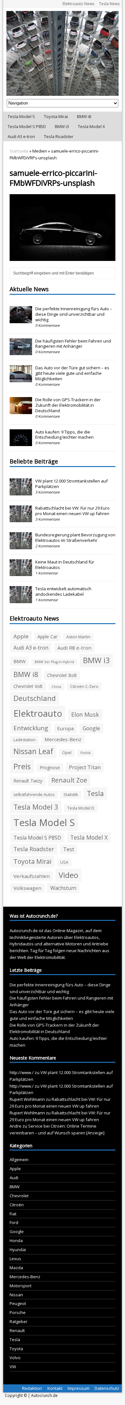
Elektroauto (37, 713)
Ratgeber (19, 1321)
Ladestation (24, 739)
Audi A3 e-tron (21, 136)
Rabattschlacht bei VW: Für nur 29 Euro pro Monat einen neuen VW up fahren (72, 510)
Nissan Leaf (33, 751)
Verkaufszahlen (31, 876)
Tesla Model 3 (35, 807)
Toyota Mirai (56, 116)
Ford (14, 1222)
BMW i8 (84, 116)
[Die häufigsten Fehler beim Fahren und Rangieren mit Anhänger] (21, 351)
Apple (21, 636)
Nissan (16, 1295)
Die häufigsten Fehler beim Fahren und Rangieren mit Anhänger (73, 343)
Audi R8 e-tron (74, 647)
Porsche (18, 1312)
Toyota (16, 1348)
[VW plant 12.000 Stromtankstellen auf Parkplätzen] (21, 492)
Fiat (13, 1214)
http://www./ (22, 1072)
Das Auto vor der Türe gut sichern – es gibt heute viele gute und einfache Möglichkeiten (72, 373)
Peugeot (18, 1303)
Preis (22, 766)
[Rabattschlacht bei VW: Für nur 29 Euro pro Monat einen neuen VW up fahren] (21, 519)
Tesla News (109, 3)
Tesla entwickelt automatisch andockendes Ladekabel (63, 591)
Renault (17, 1330)
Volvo (15, 1357)
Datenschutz (107, 1388)
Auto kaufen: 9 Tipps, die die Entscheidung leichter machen (64, 434)
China (56, 686)
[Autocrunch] (62, 53)
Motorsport (20, 1286)
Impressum (78, 1388)
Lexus (15, 1258)
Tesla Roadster (58, 136)
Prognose (50, 767)
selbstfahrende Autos (33, 794)
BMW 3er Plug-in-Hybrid (54, 662)
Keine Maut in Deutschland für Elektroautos (64, 564)
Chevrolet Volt (28, 686)
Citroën (17, 1205)
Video (68, 875)
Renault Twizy (27, 781)
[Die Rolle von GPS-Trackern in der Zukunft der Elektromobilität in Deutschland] (21, 411)
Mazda (16, 1267)
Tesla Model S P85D (27, 126)
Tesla (95, 793)
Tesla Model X (91, 126)
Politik (85, 753)
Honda (16, 1240)
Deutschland (34, 698)
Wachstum (63, 888)
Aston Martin (78, 637)
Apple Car (47, 636)
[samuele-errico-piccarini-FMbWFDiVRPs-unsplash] (63, 257)
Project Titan (85, 767)
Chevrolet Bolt (62, 675)
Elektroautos (86, 937)
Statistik (70, 794)
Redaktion (32, 1388)
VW (13, 1367)
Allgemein (19, 1159)
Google (91, 728)
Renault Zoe (69, 780)
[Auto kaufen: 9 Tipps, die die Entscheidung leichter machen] (21, 442)
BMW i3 (62, 126)
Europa (65, 728)
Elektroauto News (78, 3)
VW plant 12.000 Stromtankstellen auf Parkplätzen (71, 483)
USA (64, 862)
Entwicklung (30, 728)
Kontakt (55, 1388)
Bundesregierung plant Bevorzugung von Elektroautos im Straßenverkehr (75, 537)
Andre (15, 1126)
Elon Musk (85, 714)
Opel (66, 752)
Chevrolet (19, 1196)
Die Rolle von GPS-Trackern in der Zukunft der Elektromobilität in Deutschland (68, 405)
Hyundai (18, 1249)
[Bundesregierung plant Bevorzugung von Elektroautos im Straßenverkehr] (21, 546)
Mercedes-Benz (63, 739)
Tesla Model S (21, 116)
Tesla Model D (80, 808)
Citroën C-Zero (84, 686)
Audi (14, 1178)
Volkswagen (27, 888)
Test (68, 849)
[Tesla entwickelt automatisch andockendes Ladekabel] (21, 600)
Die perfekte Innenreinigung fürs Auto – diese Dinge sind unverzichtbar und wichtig (73, 314)
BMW (19, 661)
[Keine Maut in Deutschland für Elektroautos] (21, 573)
